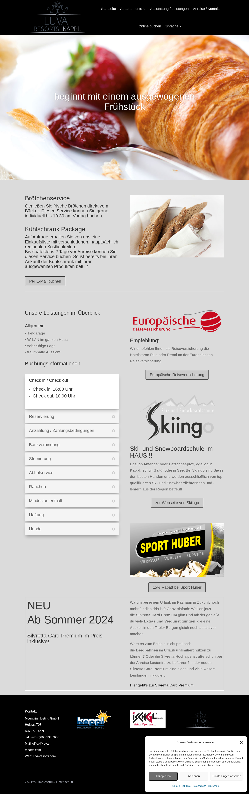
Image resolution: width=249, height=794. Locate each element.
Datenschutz (199, 786)
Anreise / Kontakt (206, 9)
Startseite (108, 9)
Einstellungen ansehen (226, 776)
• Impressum (44, 782)
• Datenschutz (64, 782)
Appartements (131, 9)
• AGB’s (30, 782)
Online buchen (150, 26)
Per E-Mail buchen (45, 281)
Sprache (171, 26)
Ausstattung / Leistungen (169, 9)
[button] (241, 742)
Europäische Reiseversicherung (177, 375)
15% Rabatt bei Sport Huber (177, 587)
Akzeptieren (163, 776)
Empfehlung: (145, 340)
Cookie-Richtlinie (181, 786)
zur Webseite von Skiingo (177, 503)
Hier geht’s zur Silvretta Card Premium (162, 685)
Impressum (213, 786)
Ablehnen (194, 776)
